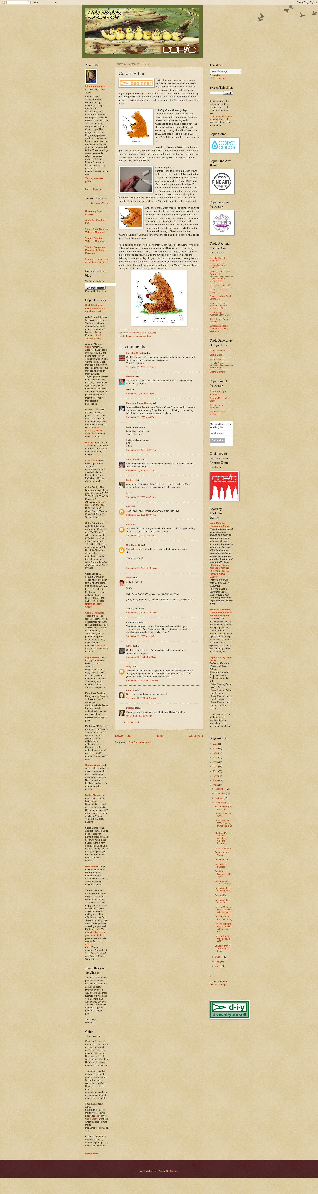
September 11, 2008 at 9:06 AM (141, 515)
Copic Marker (92, 657)
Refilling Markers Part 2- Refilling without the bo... (223, 928)
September (221, 802)
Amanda (130, 690)
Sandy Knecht (133, 459)
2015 (215, 753)
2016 (215, 748)
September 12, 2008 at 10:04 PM (142, 680)
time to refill (94, 929)
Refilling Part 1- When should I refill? (223, 939)
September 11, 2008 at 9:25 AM (141, 535)
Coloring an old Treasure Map (223, 882)
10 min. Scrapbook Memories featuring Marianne (95, 250)
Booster (89, 442)
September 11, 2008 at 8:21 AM (141, 470)
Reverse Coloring (223, 848)
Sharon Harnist (217, 367)
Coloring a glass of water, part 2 (223, 889)
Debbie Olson (216, 355)
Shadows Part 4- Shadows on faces (223, 948)
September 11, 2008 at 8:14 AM (141, 450)
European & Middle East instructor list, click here (219, 328)
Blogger (173, 1171)
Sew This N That (134, 353)
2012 (215, 766)
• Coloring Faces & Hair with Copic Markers (219, 574)
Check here (101, 645)
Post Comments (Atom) (140, 742)
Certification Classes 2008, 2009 (223, 874)
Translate (220, 78)
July (217, 961)
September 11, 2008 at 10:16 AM (142, 568)
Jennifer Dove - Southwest (217, 406)
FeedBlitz (101, 291)
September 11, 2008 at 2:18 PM (141, 636)
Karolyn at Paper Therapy (139, 403)
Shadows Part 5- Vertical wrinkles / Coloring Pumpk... (223, 838)
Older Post (196, 735)
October (219, 798)
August (219, 957)
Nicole (129, 577)
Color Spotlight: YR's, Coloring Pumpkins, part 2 (223, 824)
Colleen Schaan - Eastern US (218, 266)
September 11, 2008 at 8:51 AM (141, 497)
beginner (130, 336)
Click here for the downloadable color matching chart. (95, 308)
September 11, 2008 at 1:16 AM (141, 367)
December (220, 789)
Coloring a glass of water (222, 901)
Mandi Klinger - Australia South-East (219, 313)
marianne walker (97, 86)
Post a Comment (131, 722)
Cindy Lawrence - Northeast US (218, 279)
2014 (215, 757)
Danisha (130, 376)
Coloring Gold (221, 859)
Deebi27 (130, 708)
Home (160, 735)
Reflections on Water (222, 853)
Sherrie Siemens (217, 372)
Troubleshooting (93, 338)
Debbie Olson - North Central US (220, 272)
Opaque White (92, 765)
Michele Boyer (216, 363)
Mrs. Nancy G (133, 545)
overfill (88, 944)
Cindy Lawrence (217, 350)
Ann (128, 506)
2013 (215, 762)
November (220, 793)
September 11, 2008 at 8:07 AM (141, 417)
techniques (140, 336)
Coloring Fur (220, 895)
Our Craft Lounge (218, 984)
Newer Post (123, 735)
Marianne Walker (218, 359)
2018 (215, 744)
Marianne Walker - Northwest (218, 412)
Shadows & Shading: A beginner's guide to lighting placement (221, 612)
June (218, 966)
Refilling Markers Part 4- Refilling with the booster (224, 909)
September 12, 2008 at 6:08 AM (141, 657)
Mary (128, 666)
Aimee (129, 646)
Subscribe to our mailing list (220, 426)
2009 (215, 780)
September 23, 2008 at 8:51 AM (141, 698)
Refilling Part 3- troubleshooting (223, 917)
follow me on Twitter (98, 203)
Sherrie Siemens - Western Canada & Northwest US (219, 305)
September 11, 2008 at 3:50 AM (141, 393)
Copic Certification (94, 220)
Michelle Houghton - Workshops (219, 259)
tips (149, 336)
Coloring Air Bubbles (220, 865)
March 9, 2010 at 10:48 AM (139, 716)
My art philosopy (93, 189)
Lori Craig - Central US (220, 285)
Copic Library (91, 1119)
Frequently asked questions (223, 807)
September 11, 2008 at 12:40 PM (142, 612)
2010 (215, 776)
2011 (215, 771)
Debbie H (130, 480)
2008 (215, 785)
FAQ (87, 223)
